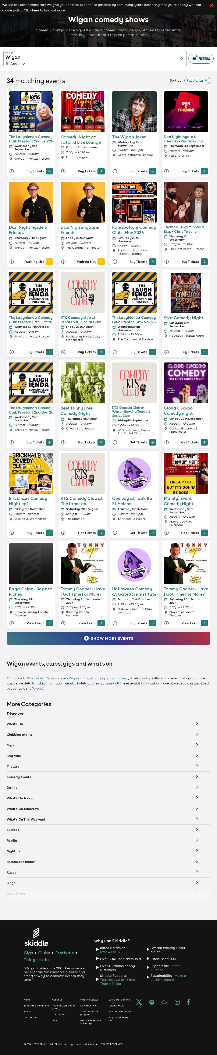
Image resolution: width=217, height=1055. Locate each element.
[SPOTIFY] (151, 1002)
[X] (139, 1002)
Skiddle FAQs (116, 1005)
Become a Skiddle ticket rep (90, 1022)
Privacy (28, 1011)
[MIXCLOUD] (164, 1002)
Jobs (54, 1020)
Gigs (28, 952)
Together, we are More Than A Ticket (117, 982)
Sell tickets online (119, 999)
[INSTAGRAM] (177, 1002)
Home (27, 999)
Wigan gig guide (101, 678)
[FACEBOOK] (188, 1002)
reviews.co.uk (110, 952)
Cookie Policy (31, 1017)
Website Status (89, 999)
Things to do (36, 959)
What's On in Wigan (42, 678)
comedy (122, 678)
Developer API (88, 1005)
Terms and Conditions (36, 1005)
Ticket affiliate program (89, 1013)
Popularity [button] (195, 80)
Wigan (37, 688)
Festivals (64, 952)
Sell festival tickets (120, 1011)
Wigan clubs (78, 678)
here (35, 10)
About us (57, 999)
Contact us (58, 1014)
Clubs (44, 952)
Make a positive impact (168, 978)
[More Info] (11, 171)
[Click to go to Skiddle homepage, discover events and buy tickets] (36, 936)
